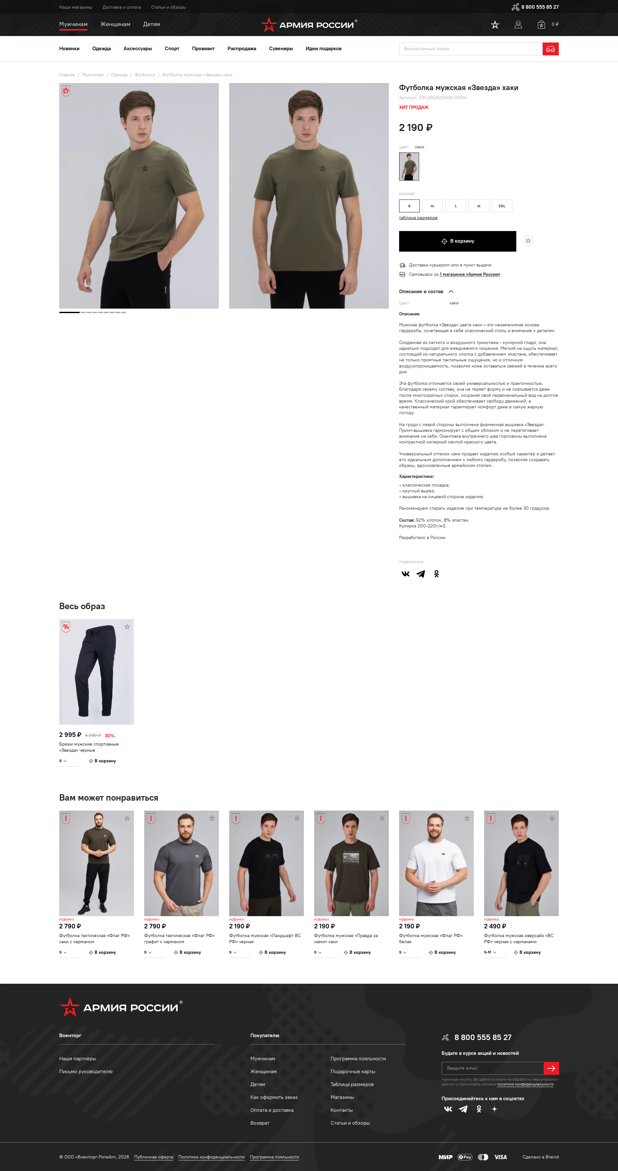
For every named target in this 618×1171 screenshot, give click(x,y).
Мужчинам (262, 1058)
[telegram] (421, 573)
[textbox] (471, 48)
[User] (518, 24)
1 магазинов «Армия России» (470, 274)
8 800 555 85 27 (540, 7)
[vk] (405, 573)
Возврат (259, 1123)
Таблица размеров (352, 1084)
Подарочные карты (353, 1071)
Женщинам (263, 1071)
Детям (257, 1084)
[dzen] (494, 1108)
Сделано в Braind (541, 1157)
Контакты (342, 1110)
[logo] (309, 24)
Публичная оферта (153, 1157)
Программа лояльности (358, 1058)
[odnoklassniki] (436, 573)
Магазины (342, 1097)
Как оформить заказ (274, 1097)
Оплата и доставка (272, 1110)
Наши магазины (75, 7)
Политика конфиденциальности (211, 1157)
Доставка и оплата (122, 7)
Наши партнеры (77, 1058)
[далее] (551, 1068)
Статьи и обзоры (168, 7)
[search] (551, 48)
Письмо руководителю (86, 1071)
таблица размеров (418, 217)
